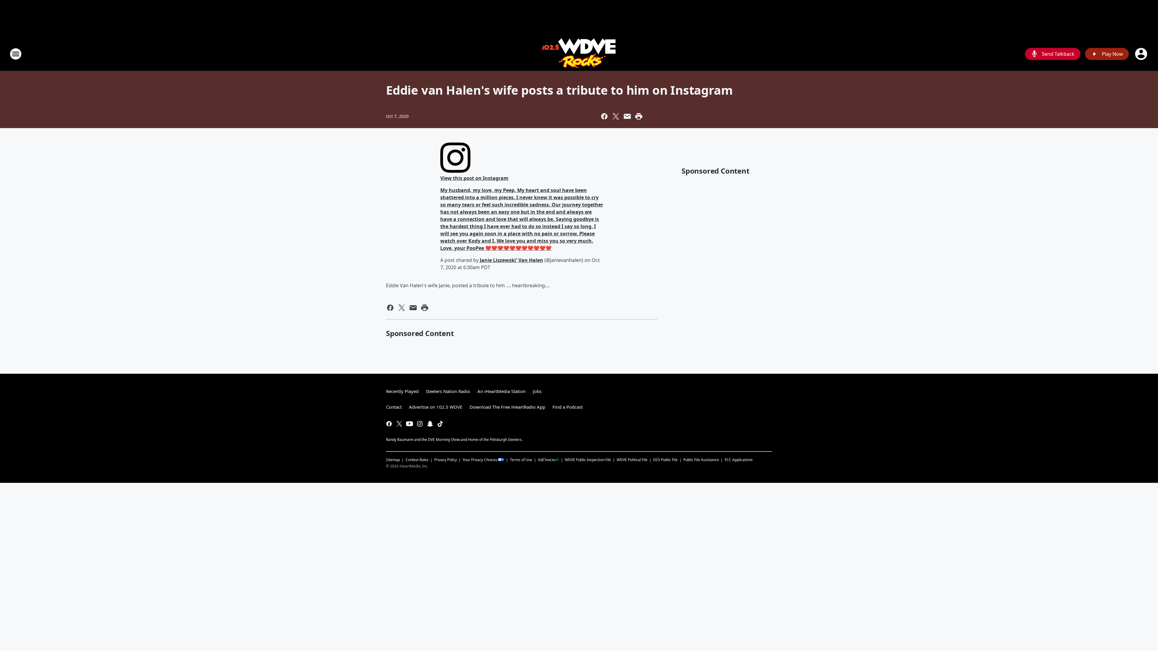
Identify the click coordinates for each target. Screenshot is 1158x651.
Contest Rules (417, 459)
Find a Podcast (567, 407)
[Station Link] (579, 54)
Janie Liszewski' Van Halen (511, 260)
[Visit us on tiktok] (440, 423)
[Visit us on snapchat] (430, 423)
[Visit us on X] (399, 423)
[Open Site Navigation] (16, 54)
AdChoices (547, 459)
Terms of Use (521, 459)
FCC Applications (739, 459)
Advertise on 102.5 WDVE (435, 407)
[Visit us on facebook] (389, 423)
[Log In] (1141, 54)
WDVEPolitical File (632, 459)
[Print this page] (638, 116)
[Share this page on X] (616, 116)
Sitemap (393, 459)
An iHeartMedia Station (501, 391)
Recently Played (402, 391)
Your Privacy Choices (480, 459)
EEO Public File (665, 459)
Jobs (537, 391)
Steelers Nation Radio (448, 391)
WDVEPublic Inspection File (588, 459)
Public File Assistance (701, 459)
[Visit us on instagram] (419, 423)
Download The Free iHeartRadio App (507, 407)
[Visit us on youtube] (409, 423)
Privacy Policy (445, 459)
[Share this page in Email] (627, 116)
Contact (394, 407)
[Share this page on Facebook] (604, 116)
